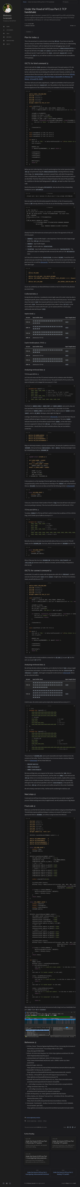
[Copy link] (75, 1127)
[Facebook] (70, 1127)
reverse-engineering (31, 1117)
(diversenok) (44, 262)
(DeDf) (41, 79)
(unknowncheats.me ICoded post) (34, 77)
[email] (7, 1183)
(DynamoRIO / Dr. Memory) (62, 77)
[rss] (10, 1183)
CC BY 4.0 (38, 1127)
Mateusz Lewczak (7, 16)
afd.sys (44, 1121)
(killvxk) (72, 74)
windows (38, 1117)
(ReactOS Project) (49, 77)
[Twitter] (68, 1127)
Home (24, 2)
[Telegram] (73, 1127)
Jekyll (74, 1183)
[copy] (74, 91)
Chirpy (67, 1183)
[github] (3, 1183)
